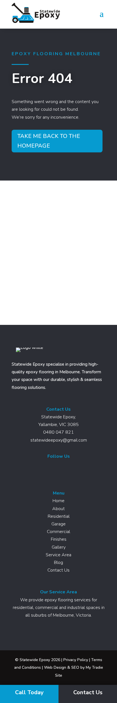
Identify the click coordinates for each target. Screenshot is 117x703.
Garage (58, 524)
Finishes (58, 539)
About (58, 509)
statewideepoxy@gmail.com (58, 440)
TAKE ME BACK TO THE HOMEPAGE (48, 141)
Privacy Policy (75, 659)
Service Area (58, 555)
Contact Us (58, 570)
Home (58, 501)
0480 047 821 (58, 432)
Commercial (58, 532)
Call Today (29, 692)
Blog (58, 562)
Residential (59, 516)
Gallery (59, 547)
